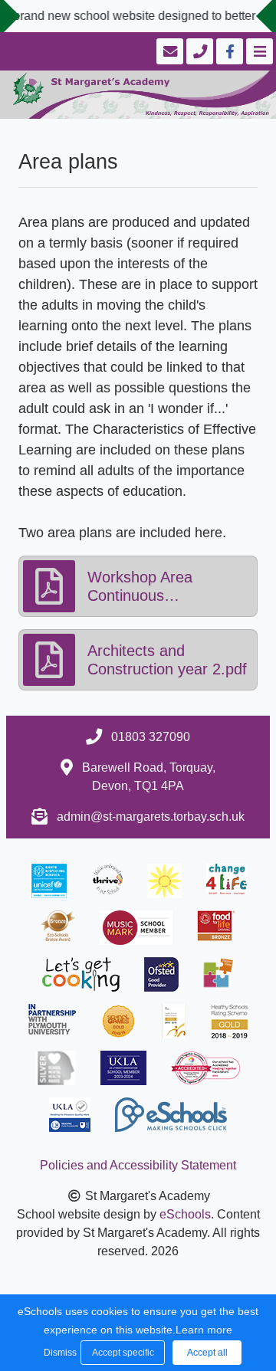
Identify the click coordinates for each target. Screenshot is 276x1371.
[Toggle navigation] (258, 51)
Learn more (204, 1329)
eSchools (185, 1214)
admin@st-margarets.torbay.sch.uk (151, 816)
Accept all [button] (207, 1352)
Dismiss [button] (58, 1352)
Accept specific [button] (123, 1352)
